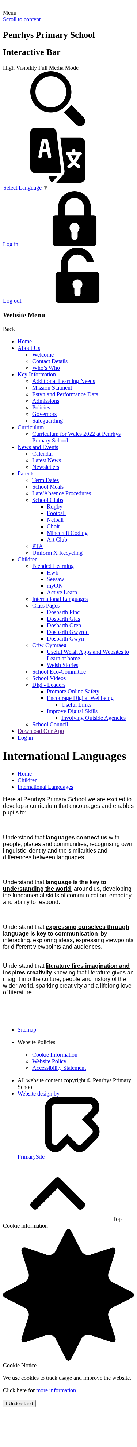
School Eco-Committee (59, 671)
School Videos (49, 678)
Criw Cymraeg (49, 645)
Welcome (43, 354)
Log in (10, 244)
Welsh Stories (62, 665)
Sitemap (27, 1030)
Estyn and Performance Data (65, 394)
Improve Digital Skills (72, 711)
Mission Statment (52, 387)
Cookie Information (54, 1054)
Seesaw (55, 579)
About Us (29, 348)
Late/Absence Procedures (61, 493)
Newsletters (45, 467)
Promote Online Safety (73, 691)
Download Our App (41, 731)
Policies (41, 407)
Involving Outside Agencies (93, 718)
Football (56, 513)
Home (25, 341)
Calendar (42, 454)
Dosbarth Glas (63, 619)
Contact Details (50, 361)
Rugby (54, 506)
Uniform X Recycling (57, 553)
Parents (26, 473)
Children (28, 559)
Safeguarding (47, 421)
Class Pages (46, 605)
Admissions (45, 401)
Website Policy (49, 1061)
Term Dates (45, 480)
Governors (44, 414)
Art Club (57, 539)
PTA (37, 546)
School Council (50, 724)
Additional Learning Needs (63, 381)
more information (56, 1390)
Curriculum (31, 427)
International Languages (60, 599)
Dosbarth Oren (64, 625)
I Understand (19, 1403)
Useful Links (76, 704)
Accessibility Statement (59, 1068)
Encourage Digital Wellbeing (80, 698)
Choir (53, 526)
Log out (12, 301)
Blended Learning (53, 566)
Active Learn (62, 592)
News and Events (38, 447)
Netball (55, 520)
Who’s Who (46, 368)
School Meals (48, 487)
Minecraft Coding (67, 533)
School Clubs (47, 500)
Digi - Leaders (48, 685)
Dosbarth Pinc (63, 612)
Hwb (52, 572)
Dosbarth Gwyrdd (68, 632)
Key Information (37, 374)
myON (55, 586)
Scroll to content (22, 19)
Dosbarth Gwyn (65, 638)
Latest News (46, 460)
